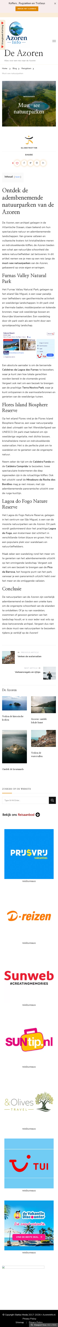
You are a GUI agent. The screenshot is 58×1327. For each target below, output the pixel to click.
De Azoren (23, 53)
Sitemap (20, 1322)
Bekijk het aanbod (27, 9)
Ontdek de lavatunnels (13, 769)
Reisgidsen (29, 96)
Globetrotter (29, 148)
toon (17, 176)
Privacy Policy (29, 1318)
